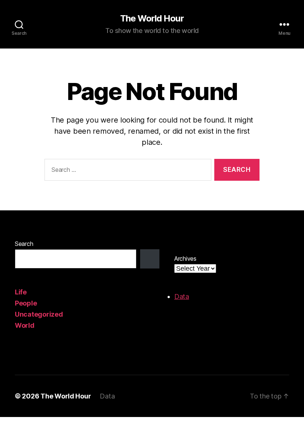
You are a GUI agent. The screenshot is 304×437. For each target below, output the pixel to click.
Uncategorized (39, 314)
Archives (185, 258)
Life (21, 292)
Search (24, 243)
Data (181, 296)
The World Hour (152, 18)
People (26, 303)
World (24, 325)
